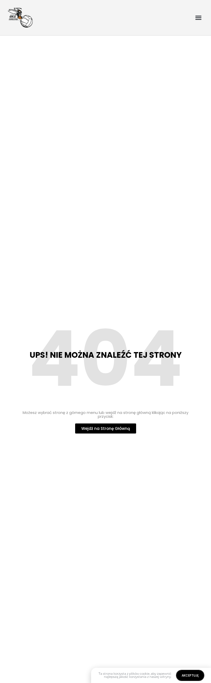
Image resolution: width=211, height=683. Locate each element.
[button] (198, 18)
